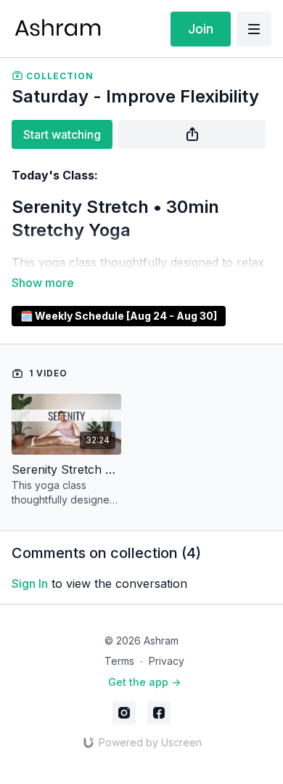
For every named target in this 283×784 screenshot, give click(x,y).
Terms (119, 661)
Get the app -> (144, 682)
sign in (30, 583)
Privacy (166, 661)
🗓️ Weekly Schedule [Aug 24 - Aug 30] (118, 316)
